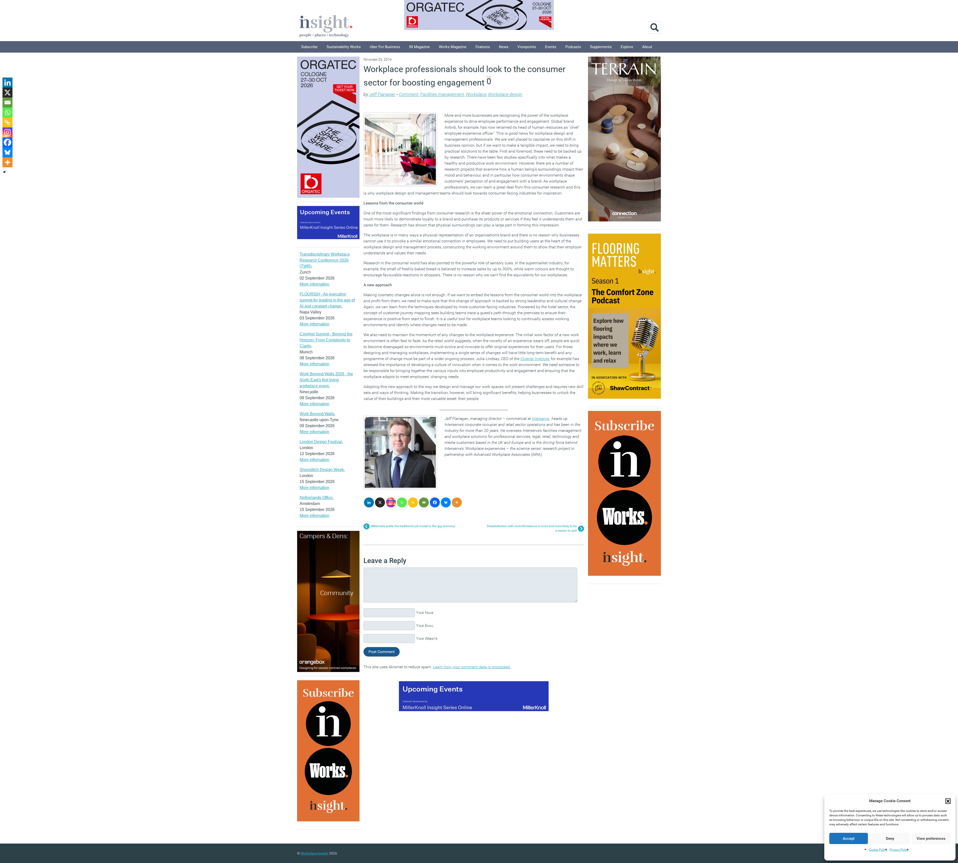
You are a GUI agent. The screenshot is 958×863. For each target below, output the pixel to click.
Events (550, 47)
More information (314, 284)
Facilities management (442, 94)
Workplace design (505, 94)
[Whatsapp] (402, 502)
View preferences (931, 838)
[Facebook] (435, 502)
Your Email (425, 625)
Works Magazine (453, 47)
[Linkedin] (369, 502)
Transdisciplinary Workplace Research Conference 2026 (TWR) (325, 260)
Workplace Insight (314, 853)
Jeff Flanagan (382, 94)
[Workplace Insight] (326, 25)
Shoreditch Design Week (322, 470)
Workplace (476, 94)
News (503, 47)
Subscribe (309, 47)
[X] (380, 502)
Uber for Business (385, 47)
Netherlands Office (316, 497)
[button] (948, 800)
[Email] (424, 502)
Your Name (424, 612)
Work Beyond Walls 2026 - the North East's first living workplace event (326, 380)
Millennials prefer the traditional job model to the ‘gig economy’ (413, 526)
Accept (848, 838)
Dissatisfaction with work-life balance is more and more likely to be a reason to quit (532, 528)
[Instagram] (391, 502)
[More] (457, 502)
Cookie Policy (878, 850)
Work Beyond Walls (317, 414)
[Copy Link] (413, 502)
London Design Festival (321, 442)
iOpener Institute (534, 358)
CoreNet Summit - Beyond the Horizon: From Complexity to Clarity (326, 340)
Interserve (540, 418)
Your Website (426, 638)
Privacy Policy (899, 850)
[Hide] (4, 172)
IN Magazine (419, 47)
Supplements (601, 47)
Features (483, 47)
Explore (627, 47)
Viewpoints (526, 47)
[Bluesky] (446, 502)
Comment (408, 94)
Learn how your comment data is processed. (472, 667)
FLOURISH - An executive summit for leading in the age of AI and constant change (327, 300)
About (647, 47)
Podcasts (573, 47)
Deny (890, 838)
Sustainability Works (344, 47)
